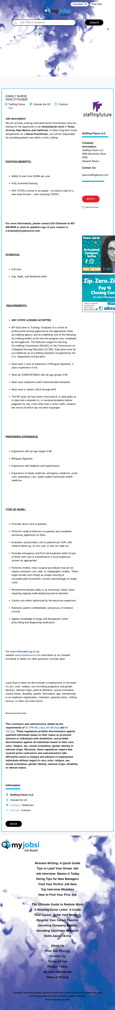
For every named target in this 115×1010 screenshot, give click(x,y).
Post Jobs (96, 4)
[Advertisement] (57, 48)
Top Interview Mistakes (57, 889)
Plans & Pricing (58, 977)
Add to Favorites (92, 207)
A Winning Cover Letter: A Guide (57, 909)
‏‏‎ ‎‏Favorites (79, 4)
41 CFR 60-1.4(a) (35, 727)
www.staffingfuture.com (95, 175)
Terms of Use (57, 961)
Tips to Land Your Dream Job (57, 868)
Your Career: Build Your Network (57, 915)
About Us (57, 945)
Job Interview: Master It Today (57, 873)
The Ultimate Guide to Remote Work (57, 904)
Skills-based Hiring (57, 936)
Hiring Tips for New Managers (57, 879)
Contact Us (57, 956)
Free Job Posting (57, 951)
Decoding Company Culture (57, 925)
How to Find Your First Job (57, 894)
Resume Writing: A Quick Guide (57, 863)
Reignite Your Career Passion (57, 920)
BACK (13, 823)
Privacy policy (64, 1000)
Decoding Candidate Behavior (57, 930)
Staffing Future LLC (94, 133)
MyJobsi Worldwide (57, 972)
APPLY (91, 198)
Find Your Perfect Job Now (57, 884)
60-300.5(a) (52, 727)
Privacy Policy (57, 966)
